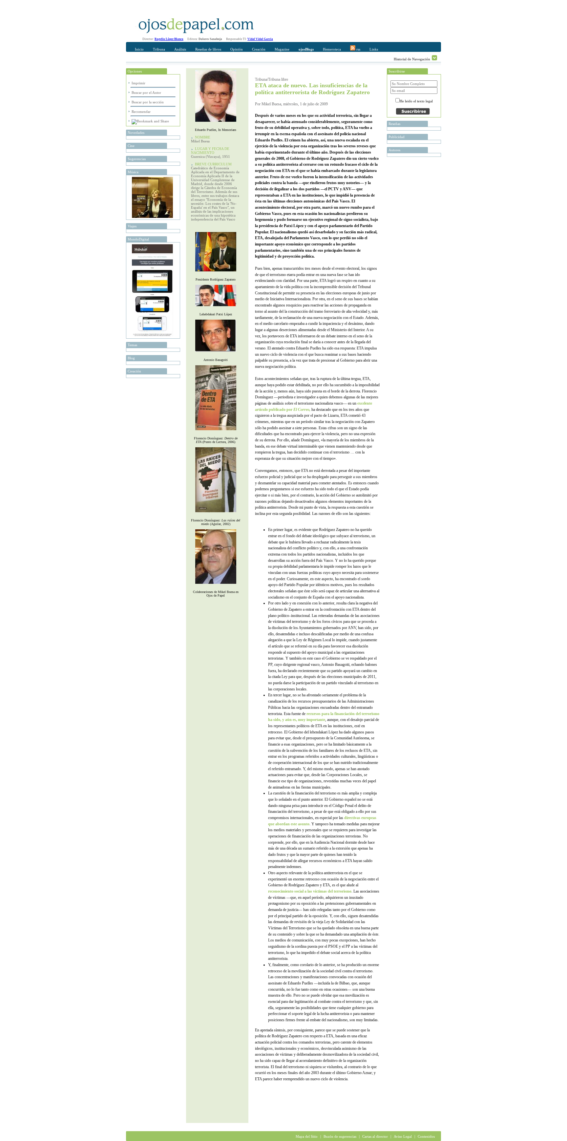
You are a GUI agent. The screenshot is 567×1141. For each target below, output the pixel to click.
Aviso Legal (403, 1136)
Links (373, 49)
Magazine (282, 49)
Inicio (139, 49)
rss (357, 49)
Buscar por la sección (148, 102)
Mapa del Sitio (307, 1136)
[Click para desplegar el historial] (434, 57)
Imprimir (138, 83)
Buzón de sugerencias (340, 1136)
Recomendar (141, 112)
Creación (258, 49)
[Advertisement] (332, 1110)
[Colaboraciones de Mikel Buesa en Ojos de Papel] (215, 585)
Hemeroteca (332, 49)
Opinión (236, 49)
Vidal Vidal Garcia (260, 39)
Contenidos (426, 1136)
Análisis (180, 49)
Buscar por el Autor (146, 93)
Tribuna (159, 49)
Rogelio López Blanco (169, 39)
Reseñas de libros (208, 49)
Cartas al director (375, 1136)
